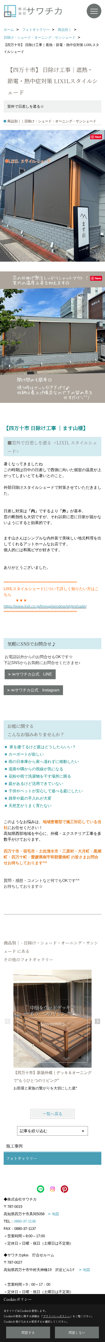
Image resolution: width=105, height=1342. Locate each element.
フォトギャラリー (21, 1158)
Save (98, 137)
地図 (55, 1214)
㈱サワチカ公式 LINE (32, 674)
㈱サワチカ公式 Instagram (35, 690)
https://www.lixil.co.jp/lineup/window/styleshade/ (45, 606)
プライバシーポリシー (56, 1316)
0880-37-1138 (25, 1221)
